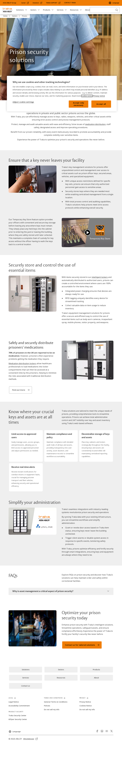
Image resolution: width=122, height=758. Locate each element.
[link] (25, 3)
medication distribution (95, 124)
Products (46, 10)
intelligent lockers (100, 277)
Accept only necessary (78, 104)
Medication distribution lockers (22, 363)
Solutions (20, 10)
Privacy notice (99, 96)
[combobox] (105, 10)
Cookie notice (87, 96)
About (87, 10)
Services (60, 10)
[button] (26, 9)
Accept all (101, 104)
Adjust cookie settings (23, 102)
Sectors (33, 10)
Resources (74, 10)
